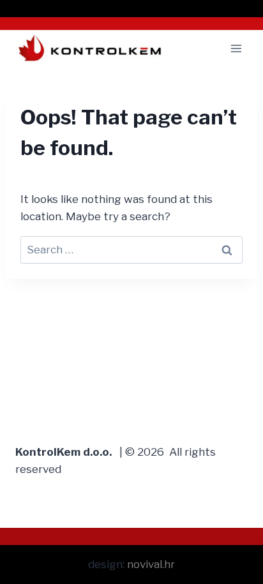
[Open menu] (236, 48)
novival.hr (151, 564)
